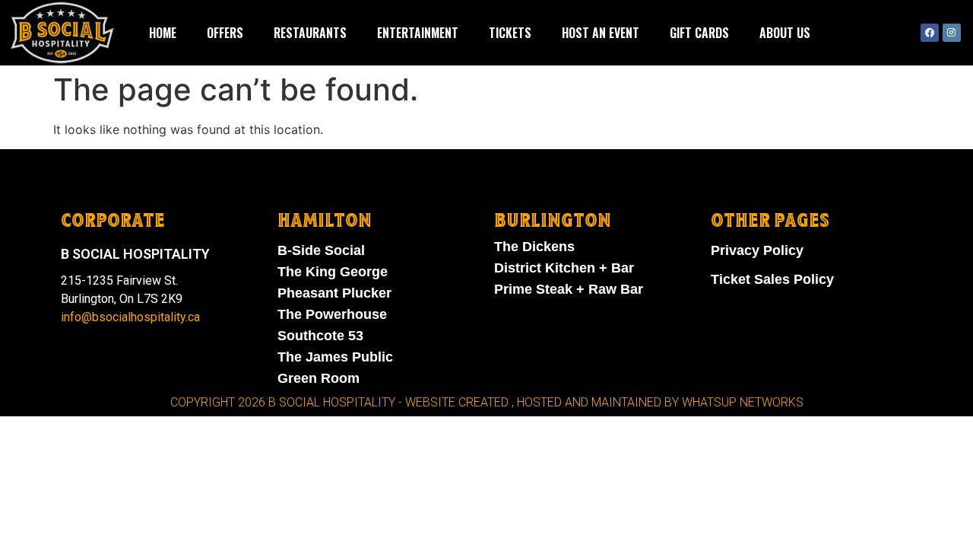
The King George (332, 271)
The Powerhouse (332, 314)
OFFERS (225, 33)
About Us (784, 33)
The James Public (335, 357)
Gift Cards (699, 33)
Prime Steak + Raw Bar (568, 289)
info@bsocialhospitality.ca (130, 317)
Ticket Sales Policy (772, 279)
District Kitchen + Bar (564, 268)
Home (162, 33)
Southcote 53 (320, 335)
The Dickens (534, 246)
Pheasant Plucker (334, 293)
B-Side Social (321, 250)
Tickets (510, 33)
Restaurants (310, 33)
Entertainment (417, 33)
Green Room (318, 378)
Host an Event (600, 33)
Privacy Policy (757, 250)
